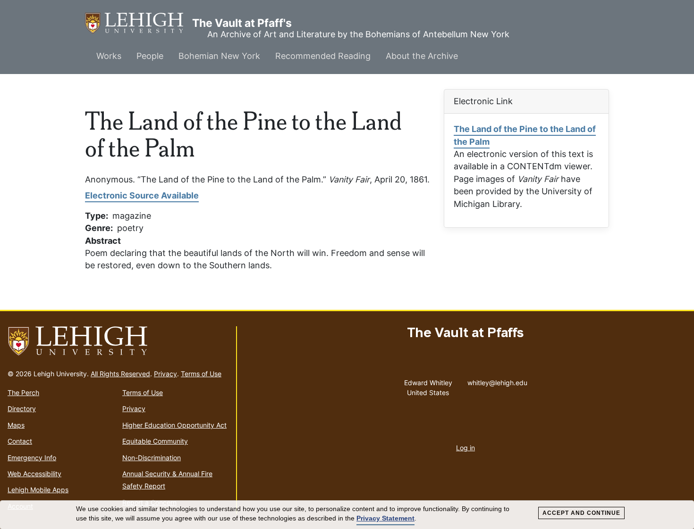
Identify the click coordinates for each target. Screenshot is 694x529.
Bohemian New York (219, 56)
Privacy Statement (385, 518)
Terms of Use (201, 373)
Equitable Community (155, 441)
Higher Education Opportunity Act (174, 425)
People (149, 56)
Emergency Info (32, 457)
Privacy (165, 373)
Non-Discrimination (151, 457)
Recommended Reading (323, 56)
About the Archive (422, 56)
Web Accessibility (34, 473)
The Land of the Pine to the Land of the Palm (525, 135)
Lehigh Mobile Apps (38, 489)
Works (108, 56)
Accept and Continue (581, 513)
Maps (16, 425)
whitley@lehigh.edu (497, 380)
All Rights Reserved (120, 373)
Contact (20, 441)
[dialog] (347, 515)
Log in (465, 447)
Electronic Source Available (142, 195)
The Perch (23, 392)
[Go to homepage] (118, 341)
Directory (22, 408)
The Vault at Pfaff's (138, 23)
